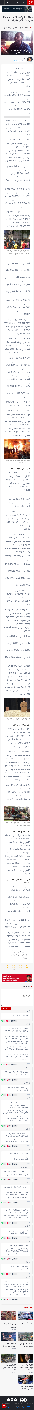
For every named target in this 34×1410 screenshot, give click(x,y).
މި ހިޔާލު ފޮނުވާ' (6, 1008)
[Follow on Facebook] (15, 1399)
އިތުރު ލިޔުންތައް (28, 1308)
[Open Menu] (2, 2)
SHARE (4, 1406)
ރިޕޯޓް (26, 952)
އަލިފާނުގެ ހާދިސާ (16, 952)
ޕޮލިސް (26, 959)
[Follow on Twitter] (12, 1399)
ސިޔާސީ (23, 2)
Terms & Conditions (18, 1407)
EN (7, 2)
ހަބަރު (17, 2)
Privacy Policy (26, 1407)
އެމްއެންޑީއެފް (15, 955)
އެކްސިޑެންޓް (25, 955)
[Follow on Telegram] (8, 1399)
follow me (23, 60)
